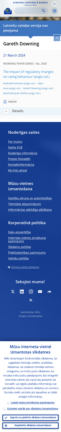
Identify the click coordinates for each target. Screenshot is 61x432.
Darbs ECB (15, 147)
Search (43, 11)
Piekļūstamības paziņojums (27, 252)
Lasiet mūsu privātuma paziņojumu (32, 403)
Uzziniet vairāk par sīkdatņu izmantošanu (32, 409)
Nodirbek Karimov (13, 83)
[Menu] (54, 11)
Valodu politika (18, 258)
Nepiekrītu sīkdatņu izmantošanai (33, 425)
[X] (13, 291)
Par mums (15, 141)
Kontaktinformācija (21, 164)
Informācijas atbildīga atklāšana (30, 209)
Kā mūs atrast (17, 170)
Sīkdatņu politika (19, 247)
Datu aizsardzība (19, 232)
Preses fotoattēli (19, 159)
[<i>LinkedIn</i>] (22, 291)
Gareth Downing (32, 88)
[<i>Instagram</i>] (31, 291)
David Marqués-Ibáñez (15, 93)
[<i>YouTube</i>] (40, 291)
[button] (54, 3)
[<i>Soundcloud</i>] (49, 291)
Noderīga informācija (22, 153)
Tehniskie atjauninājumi (24, 204)
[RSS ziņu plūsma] (31, 300)
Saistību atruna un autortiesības (30, 198)
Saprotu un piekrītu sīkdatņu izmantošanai (33, 418)
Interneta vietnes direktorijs (25, 267)
